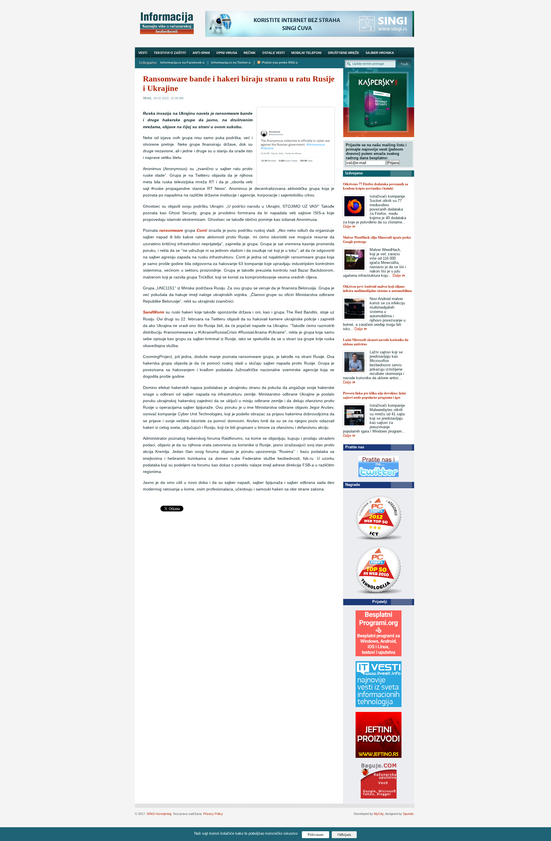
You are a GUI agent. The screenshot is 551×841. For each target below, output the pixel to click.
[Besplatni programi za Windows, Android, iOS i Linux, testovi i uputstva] (378, 655)
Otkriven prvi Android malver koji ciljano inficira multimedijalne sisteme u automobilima (377, 288)
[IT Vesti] (378, 706)
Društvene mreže (343, 52)
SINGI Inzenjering (159, 813)
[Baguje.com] (379, 797)
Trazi (404, 63)
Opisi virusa (226, 52)
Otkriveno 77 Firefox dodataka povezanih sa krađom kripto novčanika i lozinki (375, 186)
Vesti (142, 52)
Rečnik (250, 52)
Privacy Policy (213, 813)
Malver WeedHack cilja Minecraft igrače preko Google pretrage (377, 239)
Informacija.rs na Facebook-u (182, 62)
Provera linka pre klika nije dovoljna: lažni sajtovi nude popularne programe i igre (374, 395)
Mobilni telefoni (306, 52)
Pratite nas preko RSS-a (279, 62)
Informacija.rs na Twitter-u (231, 62)
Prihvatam (315, 834)
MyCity (378, 813)
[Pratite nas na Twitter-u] (378, 476)
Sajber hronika (380, 52)
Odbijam (344, 834)
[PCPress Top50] (378, 540)
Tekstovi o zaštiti (170, 52)
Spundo (408, 813)
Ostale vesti (273, 52)
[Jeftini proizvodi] (378, 756)
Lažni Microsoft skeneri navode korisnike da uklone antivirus (375, 341)
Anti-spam (201, 52)
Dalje (347, 226)
